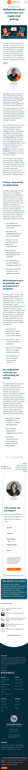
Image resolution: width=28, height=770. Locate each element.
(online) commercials (10, 663)
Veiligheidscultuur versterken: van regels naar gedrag (14, 625)
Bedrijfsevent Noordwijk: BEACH (14, 629)
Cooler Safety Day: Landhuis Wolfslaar (13, 609)
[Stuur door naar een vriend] (15, 457)
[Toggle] (4, 223)
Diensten (3, 677)
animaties (5, 657)
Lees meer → (4, 667)
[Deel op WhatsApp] (7, 457)
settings (15, 764)
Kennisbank (19, 745)
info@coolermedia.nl (14, 737)
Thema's (17, 677)
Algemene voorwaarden (20, 757)
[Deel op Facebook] (9, 457)
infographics (10, 657)
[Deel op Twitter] (12, 457)
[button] (26, 2)
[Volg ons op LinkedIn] (14, 88)
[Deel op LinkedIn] (21, 457)
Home (13, 745)
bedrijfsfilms (17, 657)
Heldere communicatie (14, 6)
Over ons (3, 698)
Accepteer (4, 767)
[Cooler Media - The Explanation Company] (14, 2)
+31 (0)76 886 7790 (14, 735)
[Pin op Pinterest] (18, 457)
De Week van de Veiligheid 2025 (14, 613)
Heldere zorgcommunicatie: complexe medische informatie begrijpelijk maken (21, 467)
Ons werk (17, 698)
